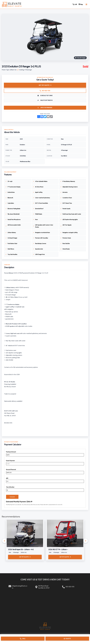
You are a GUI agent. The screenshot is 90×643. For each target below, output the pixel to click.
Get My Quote (44, 85)
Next (85, 540)
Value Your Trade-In (46, 100)
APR (7, 478)
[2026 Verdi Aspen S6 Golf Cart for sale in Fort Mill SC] (25, 533)
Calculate (12, 497)
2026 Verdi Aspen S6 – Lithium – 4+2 (21, 549)
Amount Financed (11, 469)
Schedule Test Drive (46, 95)
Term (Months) (10, 487)
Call (75, 4)
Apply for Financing (46, 107)
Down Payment (10, 460)
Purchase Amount (11, 452)
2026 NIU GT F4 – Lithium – (58, 549)
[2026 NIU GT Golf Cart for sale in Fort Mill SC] (65, 533)
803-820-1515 (46, 90)
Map (81, 4)
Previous (4, 540)
